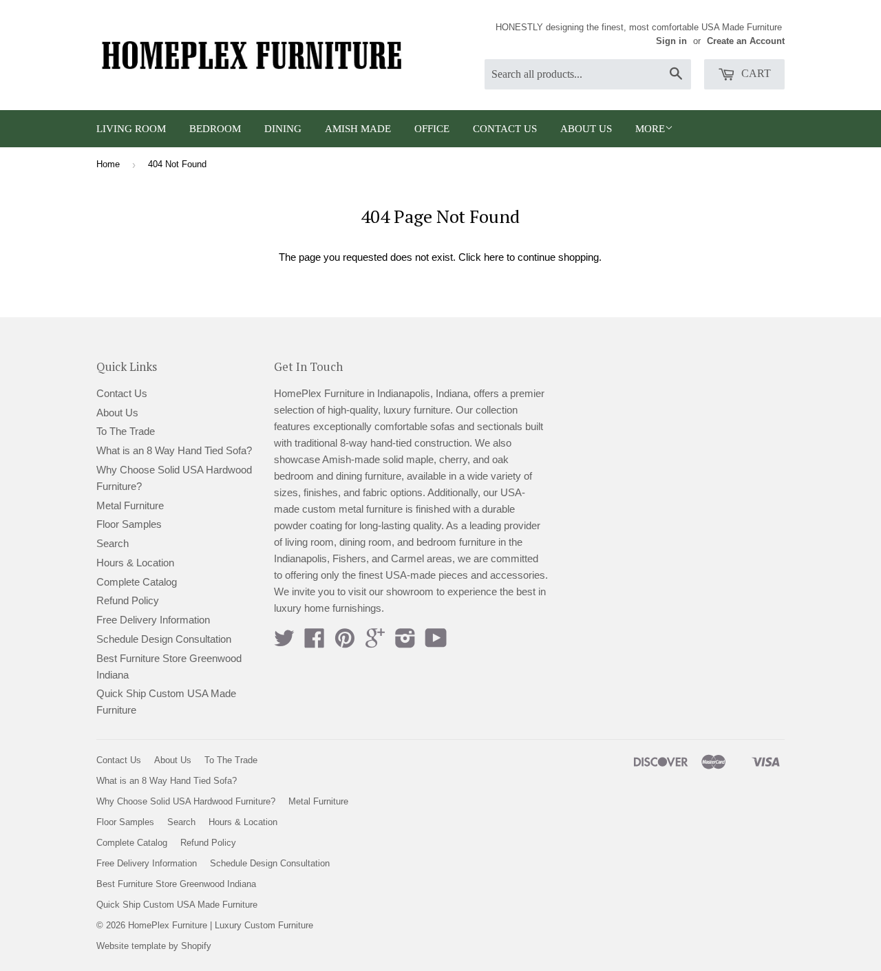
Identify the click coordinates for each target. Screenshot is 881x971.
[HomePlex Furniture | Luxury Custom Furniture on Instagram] (405, 642)
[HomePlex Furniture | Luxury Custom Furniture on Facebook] (314, 642)
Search (112, 543)
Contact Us (505, 128)
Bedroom (215, 128)
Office (431, 128)
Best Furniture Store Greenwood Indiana (176, 884)
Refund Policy (127, 600)
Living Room (131, 128)
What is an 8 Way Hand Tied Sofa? (174, 450)
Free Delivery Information (153, 620)
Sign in (671, 41)
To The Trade (125, 431)
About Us (586, 128)
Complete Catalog (136, 582)
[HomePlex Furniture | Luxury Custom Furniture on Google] (375, 642)
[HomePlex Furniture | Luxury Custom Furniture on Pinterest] (345, 642)
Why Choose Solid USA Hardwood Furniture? (185, 801)
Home (108, 164)
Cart (755, 73)
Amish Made (358, 128)
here (494, 257)
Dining (282, 128)
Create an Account (746, 41)
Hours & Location (135, 562)
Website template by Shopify (153, 946)
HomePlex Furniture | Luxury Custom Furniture (220, 925)
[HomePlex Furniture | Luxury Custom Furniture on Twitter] (284, 642)
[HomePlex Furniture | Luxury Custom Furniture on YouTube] (436, 642)
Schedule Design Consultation (163, 639)
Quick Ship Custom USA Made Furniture (176, 904)
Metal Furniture (130, 505)
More (650, 128)
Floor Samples (129, 524)
